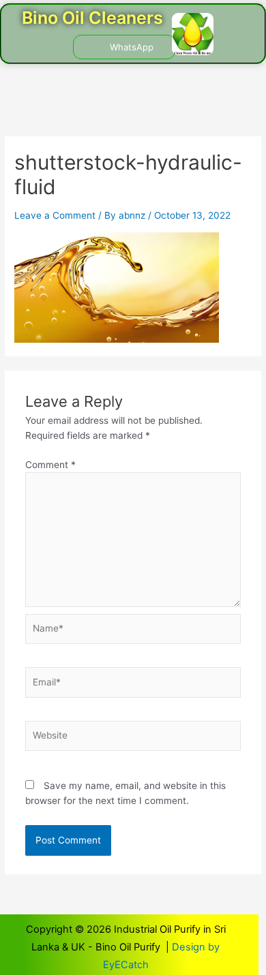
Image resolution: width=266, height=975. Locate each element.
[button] (42, 47)
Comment (50, 464)
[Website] (133, 738)
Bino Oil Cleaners (92, 17)
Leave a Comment (54, 215)
